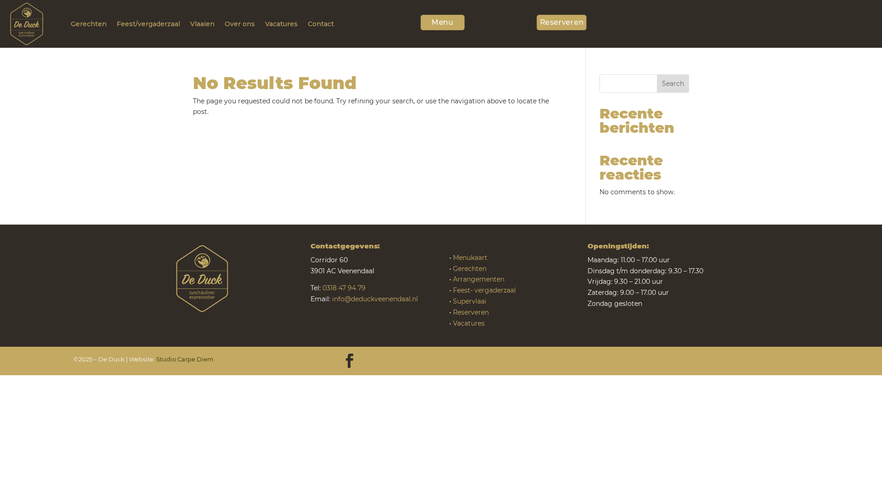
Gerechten (89, 24)
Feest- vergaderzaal (484, 290)
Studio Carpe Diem (185, 359)
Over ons (240, 24)
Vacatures (281, 24)
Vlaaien (202, 24)
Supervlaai (469, 301)
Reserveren (562, 22)
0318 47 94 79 (344, 288)
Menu (442, 22)
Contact (321, 24)
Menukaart (470, 258)
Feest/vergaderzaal (148, 24)
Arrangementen (478, 279)
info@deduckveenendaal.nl (375, 299)
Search (673, 83)
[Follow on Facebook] (349, 361)
